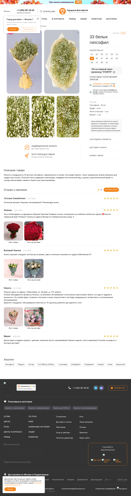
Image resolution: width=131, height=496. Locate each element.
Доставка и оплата (64, 422)
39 (107, 58)
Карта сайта (85, 438)
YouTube (23, 451)
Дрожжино (109, 480)
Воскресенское (58, 480)
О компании (61, 417)
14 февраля (75, 364)
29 (112, 54)
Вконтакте (7, 451)
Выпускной (120, 364)
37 (102, 58)
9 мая (110, 364)
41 (112, 58)
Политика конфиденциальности (73, 489)
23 (97, 54)
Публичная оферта (47, 489)
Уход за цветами (63, 432)
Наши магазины (86, 422)
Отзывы (83, 427)
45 (92, 62)
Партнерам (61, 427)
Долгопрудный (96, 480)
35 (97, 58)
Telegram (15, 451)
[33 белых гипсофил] (24, 62)
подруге (21, 364)
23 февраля (89, 364)
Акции (31, 432)
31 (117, 54)
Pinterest (39, 451)
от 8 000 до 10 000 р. (46, 364)
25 (102, 54)
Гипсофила (9, 364)
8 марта (101, 364)
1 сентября (63, 364)
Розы (6, 427)
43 (117, 58)
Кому (31, 422)
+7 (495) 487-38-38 (25, 10)
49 (102, 62)
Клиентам (33, 437)
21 (92, 54)
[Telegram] (95, 387)
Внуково (46, 480)
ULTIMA (7, 416)
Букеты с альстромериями (85, 408)
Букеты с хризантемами (39, 408)
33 (92, 58)
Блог (81, 417)
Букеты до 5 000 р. (61, 408)
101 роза (33, 416)
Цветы (7, 422)
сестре (31, 364)
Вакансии (84, 432)
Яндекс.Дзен (31, 451)
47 (97, 62)
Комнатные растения (39, 427)
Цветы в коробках (13, 432)
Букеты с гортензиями (15, 408)
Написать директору (64, 438)
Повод (7, 437)
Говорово (70, 480)
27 (107, 54)
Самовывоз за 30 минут (102, 84)
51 (107, 62)
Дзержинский (82, 480)
